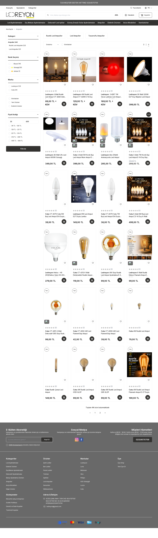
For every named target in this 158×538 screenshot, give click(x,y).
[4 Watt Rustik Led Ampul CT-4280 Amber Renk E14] (55, 69)
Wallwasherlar (48, 489)
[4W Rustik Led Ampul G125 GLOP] (83, 364)
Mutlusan (83, 470)
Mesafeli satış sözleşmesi (15, 499)
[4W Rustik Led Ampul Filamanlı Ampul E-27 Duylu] (139, 364)
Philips (82, 478)
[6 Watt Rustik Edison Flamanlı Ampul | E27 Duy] (139, 247)
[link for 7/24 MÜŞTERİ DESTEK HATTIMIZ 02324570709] (79, 3)
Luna (82, 466)
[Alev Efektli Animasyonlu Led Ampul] (111, 129)
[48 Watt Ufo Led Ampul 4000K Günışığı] (55, 129)
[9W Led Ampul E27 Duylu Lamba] (83, 189)
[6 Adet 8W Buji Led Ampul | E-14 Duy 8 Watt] (139, 189)
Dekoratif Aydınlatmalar (14, 474)
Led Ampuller (75, 36)
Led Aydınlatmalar (12, 463)
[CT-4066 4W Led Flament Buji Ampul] (111, 306)
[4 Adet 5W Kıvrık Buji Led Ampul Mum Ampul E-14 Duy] (83, 129)
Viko (82, 474)
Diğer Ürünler (10, 489)
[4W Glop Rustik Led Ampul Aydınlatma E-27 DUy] (111, 247)
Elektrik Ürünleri (11, 466)
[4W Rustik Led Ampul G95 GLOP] (111, 364)
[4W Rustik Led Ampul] (139, 306)
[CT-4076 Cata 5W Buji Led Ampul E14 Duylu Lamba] (55, 189)
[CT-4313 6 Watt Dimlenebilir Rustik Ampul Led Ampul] (83, 247)
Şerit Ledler (47, 463)
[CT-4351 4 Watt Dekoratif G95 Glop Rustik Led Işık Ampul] (55, 306)
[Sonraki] (105, 413)
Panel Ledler (47, 470)
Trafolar (46, 474)
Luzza (82, 485)
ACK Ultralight (85, 481)
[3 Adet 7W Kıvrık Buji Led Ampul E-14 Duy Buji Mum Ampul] (139, 129)
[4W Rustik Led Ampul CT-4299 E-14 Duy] (83, 69)
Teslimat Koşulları (12, 510)
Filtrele (23, 149)
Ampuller (9, 481)
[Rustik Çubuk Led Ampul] (55, 364)
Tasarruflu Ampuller (96, 36)
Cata (75, 155)
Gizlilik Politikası (11, 502)
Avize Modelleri (11, 485)
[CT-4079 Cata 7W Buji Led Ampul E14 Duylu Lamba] (111, 189)
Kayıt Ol (46, 439)
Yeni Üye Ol (122, 466)
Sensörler (46, 485)
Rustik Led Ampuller (54, 36)
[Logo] (20, 15)
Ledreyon (49, 94)
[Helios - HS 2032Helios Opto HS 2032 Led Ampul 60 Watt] (55, 247)
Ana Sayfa (9, 29)
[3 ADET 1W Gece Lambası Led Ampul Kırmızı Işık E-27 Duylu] (111, 69)
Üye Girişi (121, 463)
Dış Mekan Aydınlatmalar (14, 470)
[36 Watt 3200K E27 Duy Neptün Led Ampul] (139, 69)
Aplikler (45, 478)
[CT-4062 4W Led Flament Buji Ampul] (83, 306)
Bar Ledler (46, 466)
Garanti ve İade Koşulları (14, 506)
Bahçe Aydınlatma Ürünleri (15, 478)
